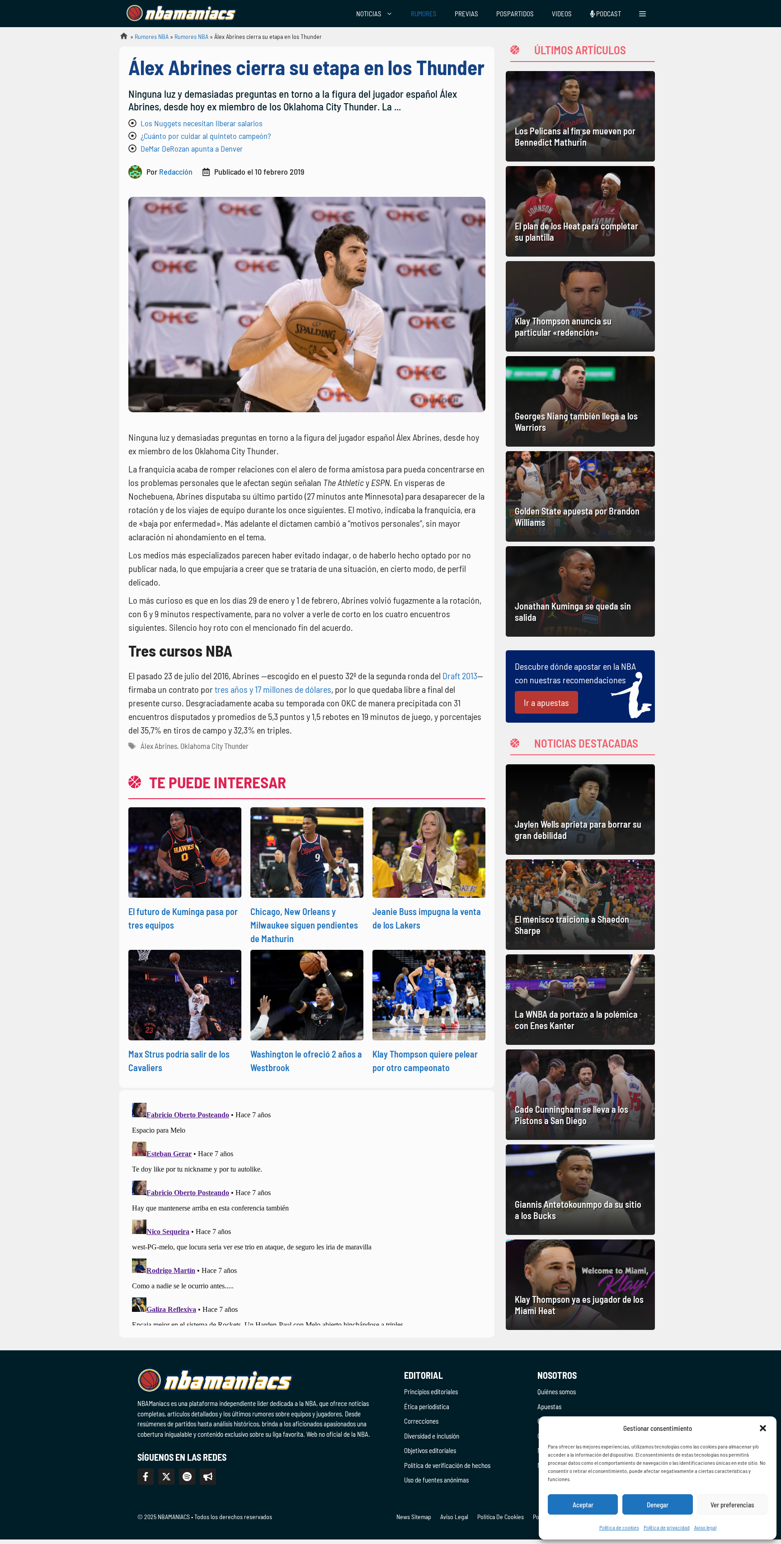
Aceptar (583, 1505)
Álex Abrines (159, 745)
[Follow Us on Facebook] (145, 1476)
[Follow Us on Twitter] (166, 1476)
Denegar (657, 1505)
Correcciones (421, 1421)
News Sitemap (413, 1516)
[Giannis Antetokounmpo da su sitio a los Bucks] (580, 1189)
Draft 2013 (459, 675)
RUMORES (424, 14)
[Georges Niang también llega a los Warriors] (580, 401)
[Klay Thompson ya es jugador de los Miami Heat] (580, 1284)
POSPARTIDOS (515, 14)
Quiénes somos (556, 1391)
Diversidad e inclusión (431, 1436)
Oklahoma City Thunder (214, 745)
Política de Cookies (500, 1516)
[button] (762, 1428)
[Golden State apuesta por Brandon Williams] (580, 496)
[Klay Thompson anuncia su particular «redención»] (580, 306)
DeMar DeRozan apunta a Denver (192, 148)
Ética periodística (426, 1406)
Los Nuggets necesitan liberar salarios (202, 123)
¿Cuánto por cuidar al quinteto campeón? (206, 136)
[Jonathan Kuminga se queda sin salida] (580, 591)
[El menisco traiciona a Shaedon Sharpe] (580, 904)
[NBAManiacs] (181, 13)
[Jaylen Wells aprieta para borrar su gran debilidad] (580, 809)
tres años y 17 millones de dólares (273, 689)
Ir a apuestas (546, 702)
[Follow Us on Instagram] (187, 1476)
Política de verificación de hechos (447, 1465)
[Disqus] (306, 1212)
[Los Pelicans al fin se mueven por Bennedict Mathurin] (580, 116)
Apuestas (549, 1406)
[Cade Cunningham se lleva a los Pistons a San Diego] (580, 1094)
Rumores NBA (152, 36)
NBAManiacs (120, 38)
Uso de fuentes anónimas (436, 1480)
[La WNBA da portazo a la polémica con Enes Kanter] (580, 999)
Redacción (176, 171)
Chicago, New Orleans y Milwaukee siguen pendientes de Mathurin (304, 925)
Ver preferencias (732, 1505)
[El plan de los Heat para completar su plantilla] (580, 211)
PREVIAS (466, 14)
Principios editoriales (431, 1391)
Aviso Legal (454, 1516)
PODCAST (608, 14)
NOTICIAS (368, 14)
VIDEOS (562, 14)
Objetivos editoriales (430, 1450)
